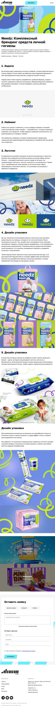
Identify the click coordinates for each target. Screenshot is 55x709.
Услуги (3, 681)
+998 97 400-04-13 (32, 690)
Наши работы (5, 684)
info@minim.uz (32, 688)
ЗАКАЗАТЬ (31, 3)
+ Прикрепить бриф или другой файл (27, 626)
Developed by (11, 705)
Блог (2, 688)
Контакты (4, 691)
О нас (3, 686)
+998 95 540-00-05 (33, 692)
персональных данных (28, 651)
